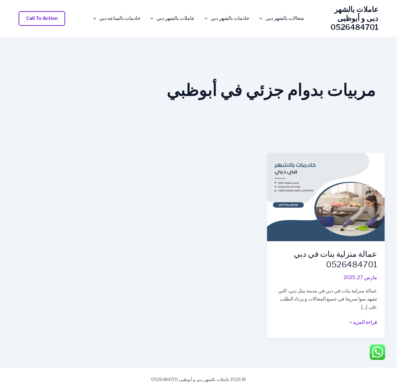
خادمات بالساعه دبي (120, 18)
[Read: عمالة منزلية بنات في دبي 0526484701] (326, 197)
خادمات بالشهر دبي (230, 18)
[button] (262, 18)
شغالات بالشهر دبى (284, 18)
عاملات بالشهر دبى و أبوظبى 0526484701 (354, 18)
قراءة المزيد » (363, 322)
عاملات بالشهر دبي (176, 18)
